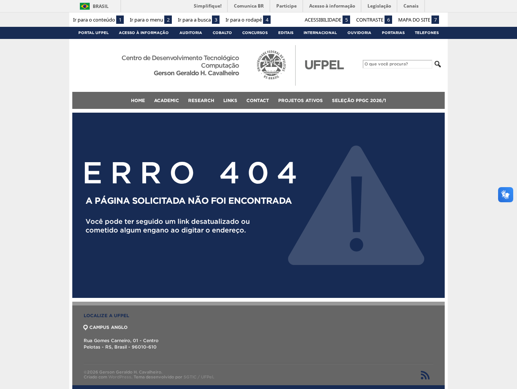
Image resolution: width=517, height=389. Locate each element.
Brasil (101, 6)
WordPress (119, 377)
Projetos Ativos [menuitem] (300, 100)
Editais (285, 33)
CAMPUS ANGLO (108, 327)
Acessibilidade (326, 19)
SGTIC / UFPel (198, 377)
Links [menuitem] (230, 100)
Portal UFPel (93, 33)
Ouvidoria (359, 33)
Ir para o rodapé (247, 19)
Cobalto (222, 33)
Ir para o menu (150, 19)
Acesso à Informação (144, 33)
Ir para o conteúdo (97, 19)
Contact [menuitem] (257, 100)
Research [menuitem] (201, 100)
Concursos (255, 33)
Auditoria (190, 33)
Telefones (427, 33)
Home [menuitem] (138, 100)
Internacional (320, 33)
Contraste (373, 19)
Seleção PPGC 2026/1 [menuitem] (359, 100)
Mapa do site (417, 19)
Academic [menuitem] (166, 100)
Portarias (393, 33)
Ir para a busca (197, 19)
